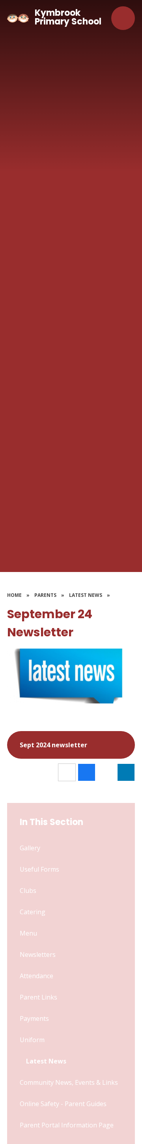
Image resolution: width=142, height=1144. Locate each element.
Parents (45, 595)
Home (14, 595)
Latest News (85, 595)
